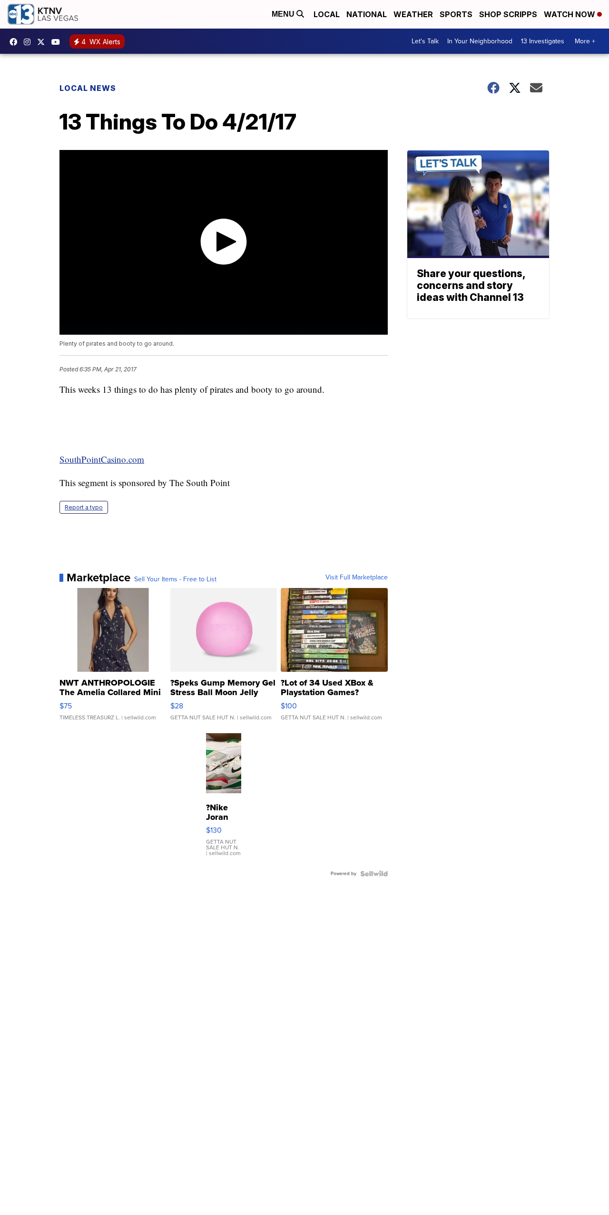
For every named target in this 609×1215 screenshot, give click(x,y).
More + (585, 41)
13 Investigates (542, 41)
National (366, 14)
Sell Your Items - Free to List (175, 579)
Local (327, 14)
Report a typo (84, 507)
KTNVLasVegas (16, 42)
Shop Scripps (508, 14)
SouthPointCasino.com (101, 459)
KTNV (43, 42)
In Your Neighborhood (479, 41)
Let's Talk (425, 41)
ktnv (29, 42)
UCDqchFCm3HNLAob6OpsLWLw (58, 42)
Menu (284, 14)
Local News (87, 88)
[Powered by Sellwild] (374, 873)
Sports (456, 14)
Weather (413, 14)
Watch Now (570, 14)
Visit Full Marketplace (356, 577)
